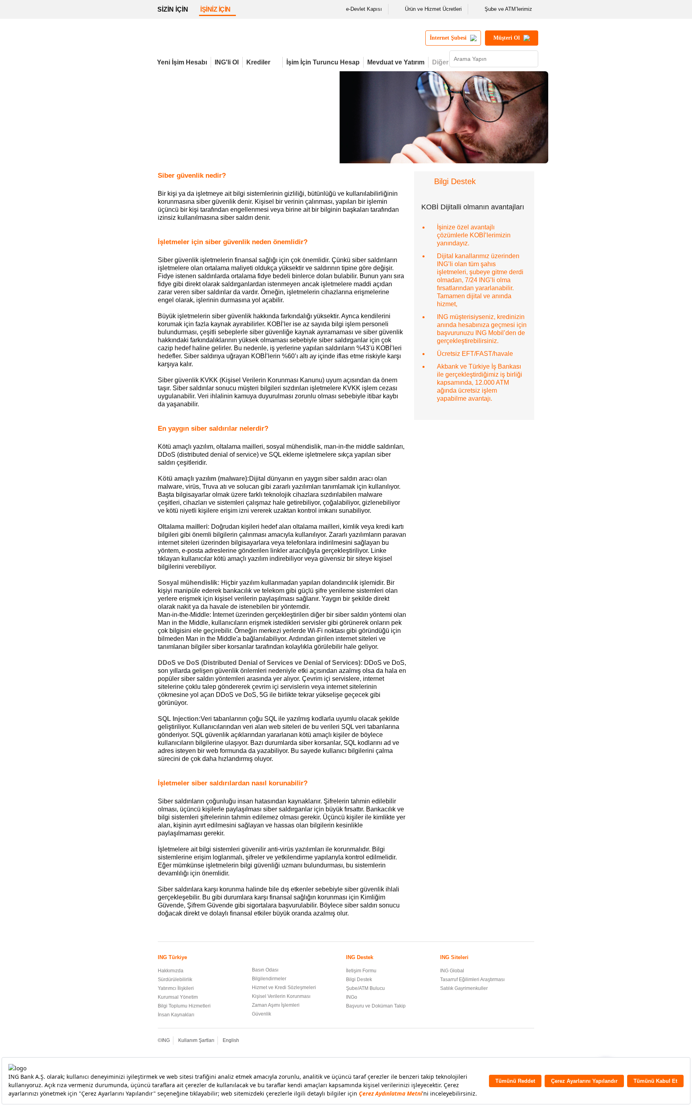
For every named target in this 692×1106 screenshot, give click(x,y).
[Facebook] (486, 1041)
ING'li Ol (227, 62)
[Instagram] (529, 1041)
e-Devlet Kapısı (364, 9)
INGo (351, 997)
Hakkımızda (170, 971)
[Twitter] (497, 1041)
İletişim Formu (361, 971)
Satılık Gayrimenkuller (464, 988)
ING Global (452, 971)
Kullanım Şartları (196, 1040)
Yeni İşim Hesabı (182, 62)
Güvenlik (261, 1014)
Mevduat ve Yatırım (395, 62)
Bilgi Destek (359, 979)
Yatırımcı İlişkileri (176, 988)
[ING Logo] (223, 41)
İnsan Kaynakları (176, 1015)
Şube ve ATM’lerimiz (508, 9)
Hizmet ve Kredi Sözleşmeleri (284, 987)
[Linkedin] (518, 1041)
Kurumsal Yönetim (178, 997)
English (231, 1040)
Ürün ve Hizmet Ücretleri (433, 9)
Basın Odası (265, 970)
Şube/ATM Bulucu (365, 988)
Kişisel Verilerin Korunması (281, 996)
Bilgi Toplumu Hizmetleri (184, 1006)
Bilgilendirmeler (269, 979)
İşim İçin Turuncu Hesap (323, 62)
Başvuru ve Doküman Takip (376, 1006)
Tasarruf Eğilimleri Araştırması (472, 979)
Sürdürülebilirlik (175, 979)
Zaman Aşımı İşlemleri (276, 1005)
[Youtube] (508, 1041)
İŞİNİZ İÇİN (215, 9)
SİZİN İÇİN (172, 9)
